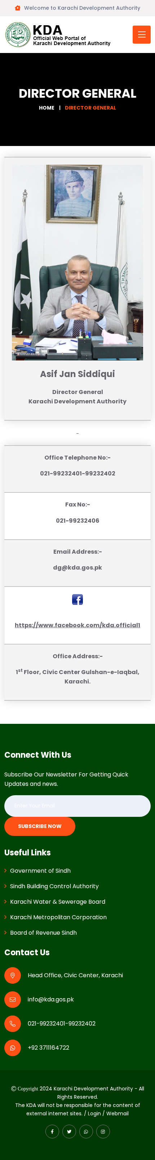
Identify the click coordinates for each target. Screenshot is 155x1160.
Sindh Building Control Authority (54, 886)
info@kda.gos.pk (51, 999)
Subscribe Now (40, 826)
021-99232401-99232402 (62, 1023)
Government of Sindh (40, 871)
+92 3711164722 (48, 1048)
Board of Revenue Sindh (43, 933)
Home (46, 107)
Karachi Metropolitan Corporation (58, 917)
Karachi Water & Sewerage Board (57, 902)
